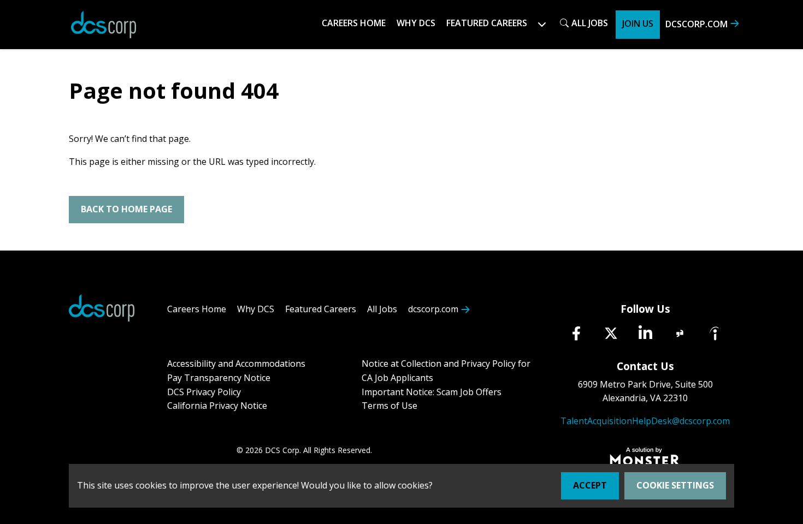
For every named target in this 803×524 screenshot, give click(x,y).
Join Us (637, 23)
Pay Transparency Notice (218, 378)
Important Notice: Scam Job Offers (431, 392)
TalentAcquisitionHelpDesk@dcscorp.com (645, 421)
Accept (590, 485)
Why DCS (416, 23)
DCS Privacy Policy (204, 392)
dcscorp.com (696, 24)
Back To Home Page (126, 209)
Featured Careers (320, 309)
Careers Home (354, 23)
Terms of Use (389, 406)
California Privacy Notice (217, 406)
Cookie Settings (675, 485)
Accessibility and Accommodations (236, 364)
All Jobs (589, 23)
